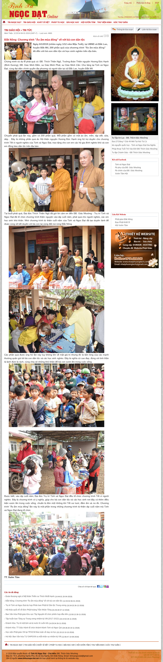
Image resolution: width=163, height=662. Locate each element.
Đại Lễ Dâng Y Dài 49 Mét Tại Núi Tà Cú (129, 141)
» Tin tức (26, 30)
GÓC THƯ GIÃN (120, 22)
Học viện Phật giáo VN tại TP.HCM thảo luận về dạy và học (31, 632)
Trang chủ (128, 3)
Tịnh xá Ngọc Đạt (122, 164)
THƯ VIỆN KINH (104, 22)
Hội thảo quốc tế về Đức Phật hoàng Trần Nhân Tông (29, 610)
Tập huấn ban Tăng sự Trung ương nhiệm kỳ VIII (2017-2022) (32, 619)
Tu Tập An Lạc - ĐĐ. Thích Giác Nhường (130, 138)
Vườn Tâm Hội (121, 173)
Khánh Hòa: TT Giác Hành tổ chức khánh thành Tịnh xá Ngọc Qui (34, 628)
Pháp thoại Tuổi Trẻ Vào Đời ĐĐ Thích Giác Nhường (134, 149)
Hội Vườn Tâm (121, 225)
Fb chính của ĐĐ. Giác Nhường (128, 170)
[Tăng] (107, 36)
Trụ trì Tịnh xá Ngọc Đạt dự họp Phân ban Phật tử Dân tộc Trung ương (36, 605)
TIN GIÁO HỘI (29, 22)
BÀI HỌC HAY (73, 22)
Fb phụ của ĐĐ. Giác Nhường (128, 167)
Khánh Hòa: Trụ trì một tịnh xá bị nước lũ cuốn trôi (27, 623)
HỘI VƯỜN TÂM (88, 22)
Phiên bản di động (143, 3)
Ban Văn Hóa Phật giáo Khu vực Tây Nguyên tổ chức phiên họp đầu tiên (37, 614)
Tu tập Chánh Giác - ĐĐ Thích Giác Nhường (131, 152)
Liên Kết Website (119, 214)
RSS (157, 3)
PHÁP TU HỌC (58, 22)
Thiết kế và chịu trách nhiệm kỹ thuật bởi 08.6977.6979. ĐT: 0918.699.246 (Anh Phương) (143, 655)
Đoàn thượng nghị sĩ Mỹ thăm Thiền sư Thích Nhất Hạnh (30, 596)
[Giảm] (105, 36)
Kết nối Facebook (119, 160)
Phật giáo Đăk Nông (124, 219)
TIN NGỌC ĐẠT (14, 22)
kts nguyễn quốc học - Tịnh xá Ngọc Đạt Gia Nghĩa (134, 145)
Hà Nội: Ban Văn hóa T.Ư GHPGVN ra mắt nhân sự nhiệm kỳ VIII (33, 636)
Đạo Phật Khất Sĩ (122, 222)
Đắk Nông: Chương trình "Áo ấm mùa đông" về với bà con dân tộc (34, 601)
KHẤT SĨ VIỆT (43, 22)
